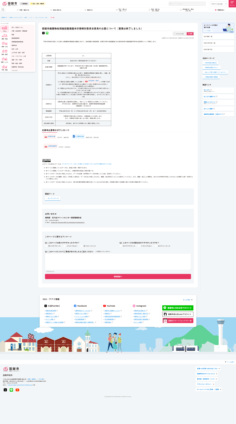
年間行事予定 (208, 49)
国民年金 (14, 45)
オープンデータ (53, 198)
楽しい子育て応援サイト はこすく (215, 72)
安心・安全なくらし (17, 27)
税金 (13, 34)
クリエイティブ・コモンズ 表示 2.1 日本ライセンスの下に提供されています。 (87, 164)
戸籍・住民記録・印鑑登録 (19, 31)
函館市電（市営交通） (18, 67)
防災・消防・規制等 (38, 4)
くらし (30, 17)
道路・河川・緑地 (17, 60)
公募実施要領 (52, 146)
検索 (191, 34)
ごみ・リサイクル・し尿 (41, 17)
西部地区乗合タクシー (212, 67)
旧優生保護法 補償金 (211, 77)
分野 (25, 17)
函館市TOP (4, 17)
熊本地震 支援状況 (211, 63)
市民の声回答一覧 (209, 43)
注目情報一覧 (208, 36)
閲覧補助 (25, 4)
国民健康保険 (15, 38)
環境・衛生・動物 (17, 63)
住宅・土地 (15, 49)
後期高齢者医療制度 (17, 42)
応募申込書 (51, 136)
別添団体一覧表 (93, 81)
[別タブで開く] (43, 33)
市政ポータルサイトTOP (16, 17)
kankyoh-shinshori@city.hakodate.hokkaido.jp (68, 222)
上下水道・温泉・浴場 (18, 52)
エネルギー (15, 70)
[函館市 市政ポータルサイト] (10, 4)
